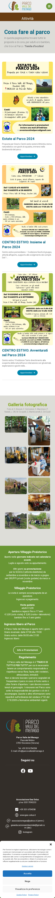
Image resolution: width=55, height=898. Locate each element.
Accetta (27, 873)
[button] (50, 844)
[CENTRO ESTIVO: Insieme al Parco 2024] (27, 201)
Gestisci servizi (27, 866)
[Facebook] (24, 771)
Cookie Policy (21, 895)
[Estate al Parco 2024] (27, 98)
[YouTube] (31, 771)
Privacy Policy (33, 895)
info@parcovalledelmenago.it (31, 751)
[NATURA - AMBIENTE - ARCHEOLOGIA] (20, 6)
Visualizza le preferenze (27, 889)
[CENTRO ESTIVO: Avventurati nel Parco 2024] (27, 309)
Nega (27, 881)
